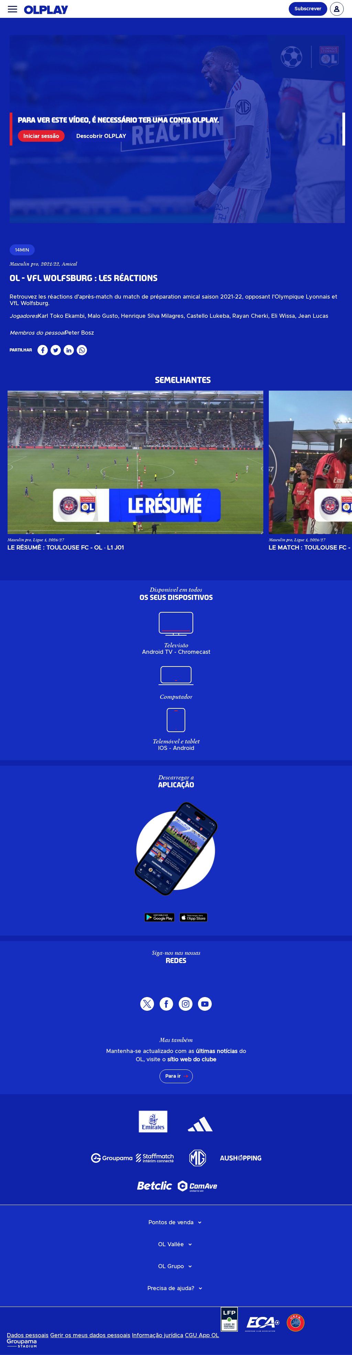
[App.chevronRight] (330, 462)
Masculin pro (24, 264)
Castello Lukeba (208, 316)
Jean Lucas (313, 316)
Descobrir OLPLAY (101, 136)
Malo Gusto (103, 316)
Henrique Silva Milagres (152, 316)
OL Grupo (171, 1266)
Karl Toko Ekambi (61, 316)
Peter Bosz (79, 333)
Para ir (173, 1076)
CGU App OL (202, 1335)
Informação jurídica (157, 1335)
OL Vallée (171, 1244)
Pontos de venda (171, 1222)
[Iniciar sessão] (337, 9)
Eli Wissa (283, 316)
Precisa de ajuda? (170, 1288)
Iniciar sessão (41, 136)
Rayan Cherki (250, 316)
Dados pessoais (27, 1335)
